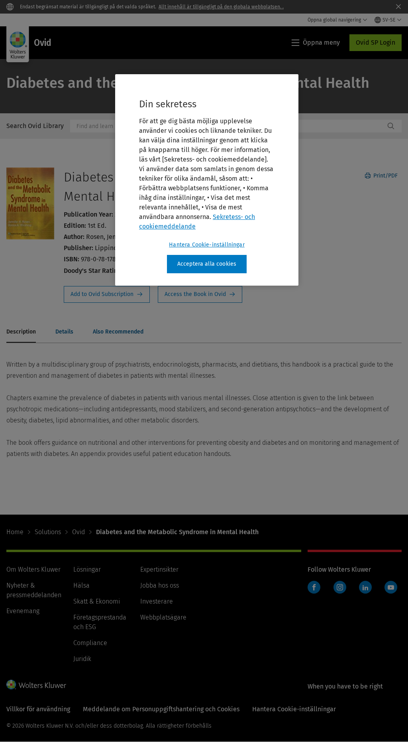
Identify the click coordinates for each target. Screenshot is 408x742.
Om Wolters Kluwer (33, 569)
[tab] (21, 332)
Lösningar (87, 569)
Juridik (82, 659)
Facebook (314, 587)
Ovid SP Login (375, 42)
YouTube (390, 587)
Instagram (339, 587)
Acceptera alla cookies (207, 263)
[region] (206, 180)
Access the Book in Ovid (200, 294)
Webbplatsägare (163, 617)
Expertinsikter (159, 569)
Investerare (156, 601)
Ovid (78, 532)
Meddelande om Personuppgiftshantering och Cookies (161, 709)
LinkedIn (365, 587)
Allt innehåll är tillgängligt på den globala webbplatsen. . (221, 7)
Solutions (48, 532)
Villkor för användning (38, 709)
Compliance (90, 643)
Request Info (106, 294)
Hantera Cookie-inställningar (206, 244)
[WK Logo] (36, 684)
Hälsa (81, 585)
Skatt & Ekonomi (96, 601)
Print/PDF (385, 175)
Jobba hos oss (159, 585)
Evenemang (22, 611)
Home (15, 532)
